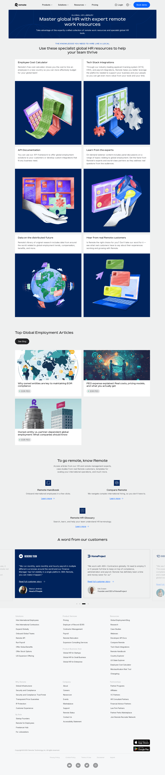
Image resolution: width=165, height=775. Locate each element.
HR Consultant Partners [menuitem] (120, 699)
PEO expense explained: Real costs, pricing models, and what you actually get (115, 384)
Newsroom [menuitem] (67, 695)
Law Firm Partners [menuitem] (118, 708)
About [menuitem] (65, 686)
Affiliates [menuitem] (114, 690)
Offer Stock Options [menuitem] (24, 651)
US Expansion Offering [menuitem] (25, 656)
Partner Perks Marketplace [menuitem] (121, 713)
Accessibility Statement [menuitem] (72, 722)
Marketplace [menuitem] (68, 704)
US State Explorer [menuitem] (118, 660)
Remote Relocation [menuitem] (70, 638)
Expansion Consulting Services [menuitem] (75, 642)
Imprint (112, 757)
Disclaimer (100, 757)
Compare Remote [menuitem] (118, 642)
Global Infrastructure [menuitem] (24, 686)
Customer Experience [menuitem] (24, 708)
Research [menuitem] (114, 625)
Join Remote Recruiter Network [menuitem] (123, 717)
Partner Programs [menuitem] (117, 686)
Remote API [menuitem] (20, 638)
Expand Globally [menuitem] (22, 629)
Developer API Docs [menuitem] (119, 638)
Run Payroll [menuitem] (20, 642)
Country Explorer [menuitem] (117, 656)
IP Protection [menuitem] (21, 704)
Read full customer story (30, 581)
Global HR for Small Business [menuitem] (74, 657)
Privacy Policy (55, 757)
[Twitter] (86, 765)
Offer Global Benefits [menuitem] (24, 647)
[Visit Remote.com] (20, 5)
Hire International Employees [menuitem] (27, 620)
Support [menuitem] (66, 708)
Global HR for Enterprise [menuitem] (72, 662)
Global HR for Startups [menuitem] (72, 653)
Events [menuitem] (65, 699)
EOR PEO (25, 391)
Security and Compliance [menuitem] (26, 690)
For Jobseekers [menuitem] (22, 732)
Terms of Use (86, 757)
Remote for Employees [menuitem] (25, 723)
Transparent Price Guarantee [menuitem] (27, 699)
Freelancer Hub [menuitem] (22, 727)
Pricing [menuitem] (66, 620)
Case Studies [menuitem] (116, 629)
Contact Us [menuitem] (67, 717)
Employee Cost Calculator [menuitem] (121, 665)
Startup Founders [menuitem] (23, 718)
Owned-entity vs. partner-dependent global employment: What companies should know (43, 433)
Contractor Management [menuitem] (72, 629)
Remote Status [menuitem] (69, 713)
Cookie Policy (70, 757)
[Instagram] (95, 765)
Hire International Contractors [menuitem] (27, 625)
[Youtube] (69, 765)
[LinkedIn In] (78, 765)
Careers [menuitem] (66, 690)
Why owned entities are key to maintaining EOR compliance (45, 384)
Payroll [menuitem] (66, 634)
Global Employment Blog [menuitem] (120, 620)
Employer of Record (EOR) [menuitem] (73, 625)
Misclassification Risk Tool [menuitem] (121, 669)
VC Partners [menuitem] (115, 695)
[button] (76, 603)
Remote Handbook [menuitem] (118, 651)
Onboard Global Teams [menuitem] (25, 634)
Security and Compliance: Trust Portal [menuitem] (31, 695)
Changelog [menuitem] (115, 674)
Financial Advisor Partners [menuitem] (121, 704)
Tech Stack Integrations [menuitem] (120, 647)
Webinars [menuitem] (114, 634)
